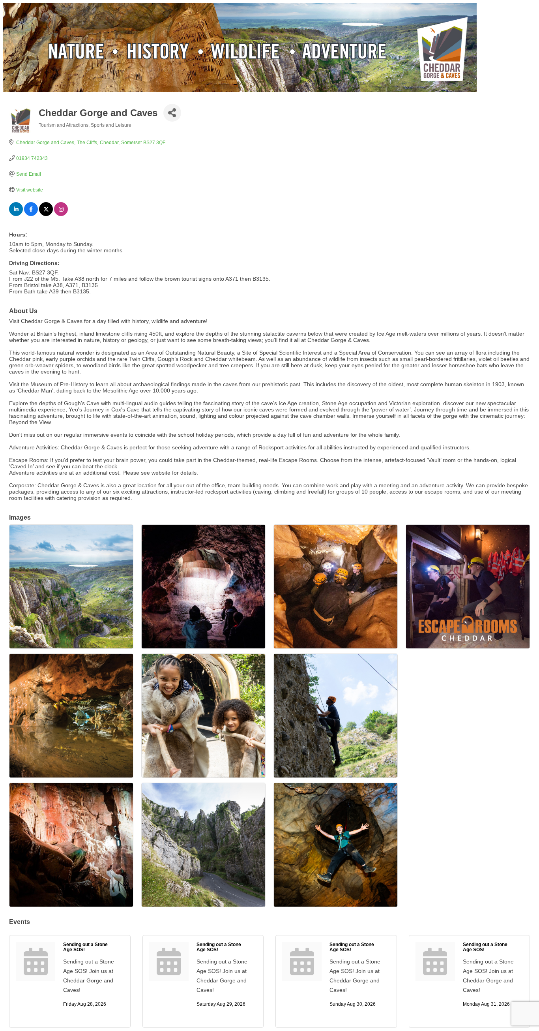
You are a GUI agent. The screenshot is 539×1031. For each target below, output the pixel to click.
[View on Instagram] (61, 214)
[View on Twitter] (46, 214)
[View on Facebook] (31, 214)
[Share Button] (172, 113)
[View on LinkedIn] (16, 214)
